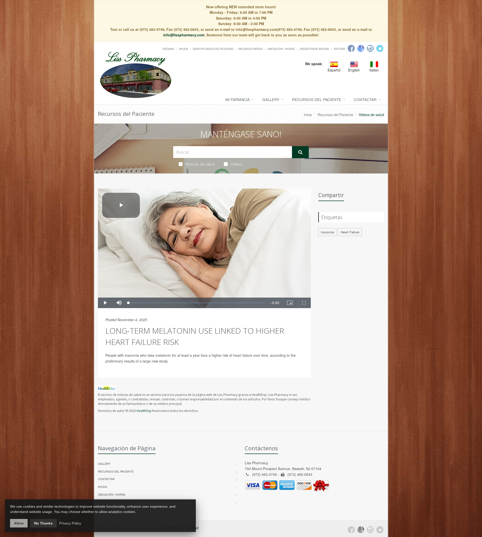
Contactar (365, 99)
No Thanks (43, 523)
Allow (19, 523)
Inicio (308, 114)
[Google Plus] (360, 529)
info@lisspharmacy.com (183, 34)
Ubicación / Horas (281, 49)
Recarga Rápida (250, 49)
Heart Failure (350, 232)
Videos (237, 163)
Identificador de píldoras (213, 49)
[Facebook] (351, 48)
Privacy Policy (70, 523)
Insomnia (327, 232)
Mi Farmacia (237, 99)
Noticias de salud (200, 163)
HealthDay (144, 411)
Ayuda (183, 49)
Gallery (270, 99)
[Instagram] (370, 48)
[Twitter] (379, 48)
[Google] (360, 48)
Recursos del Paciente (316, 99)
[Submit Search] (300, 152)
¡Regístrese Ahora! (314, 49)
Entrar (339, 49)
